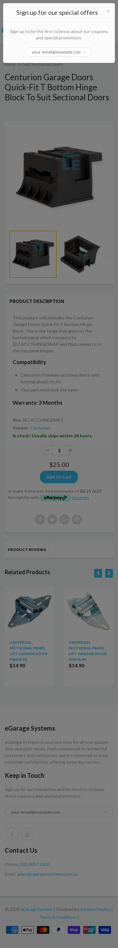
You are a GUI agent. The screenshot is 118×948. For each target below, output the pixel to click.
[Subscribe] (84, 52)
